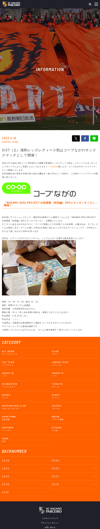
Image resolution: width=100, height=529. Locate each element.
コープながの (52, 166)
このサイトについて (50, 518)
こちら (15, 319)
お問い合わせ (50, 527)
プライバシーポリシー (50, 523)
